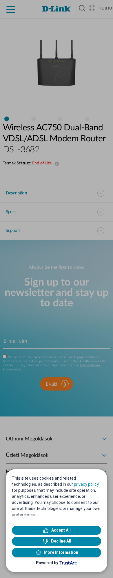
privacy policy (86, 484)
